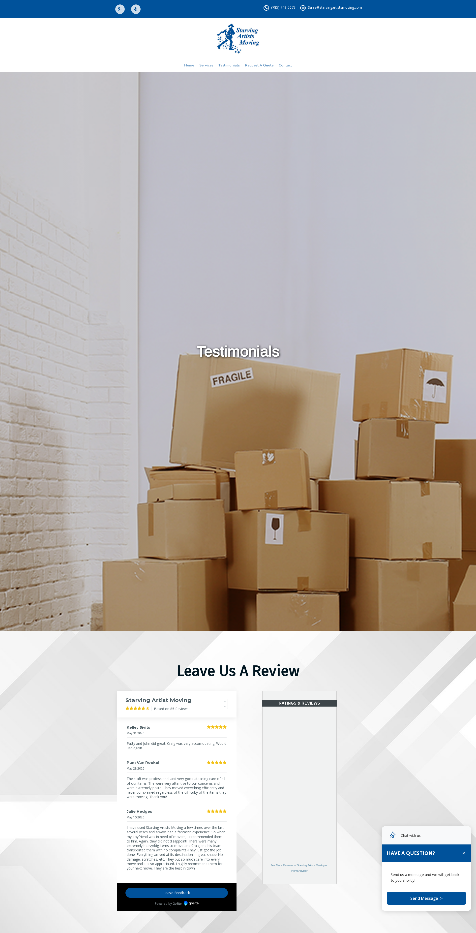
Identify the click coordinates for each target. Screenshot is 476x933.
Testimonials (229, 65)
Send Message (426, 898)
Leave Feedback (176, 888)
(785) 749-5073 (283, 7)
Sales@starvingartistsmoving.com (335, 7)
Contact (285, 65)
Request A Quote (259, 65)
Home (189, 65)
